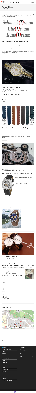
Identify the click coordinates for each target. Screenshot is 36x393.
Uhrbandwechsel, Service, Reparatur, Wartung (15, 128)
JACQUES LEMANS (6, 275)
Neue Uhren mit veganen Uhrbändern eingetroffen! (14, 207)
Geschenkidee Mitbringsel (23, 350)
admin (4, 130)
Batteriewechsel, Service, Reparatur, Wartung (14, 167)
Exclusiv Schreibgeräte (6, 358)
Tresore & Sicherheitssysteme (7, 380)
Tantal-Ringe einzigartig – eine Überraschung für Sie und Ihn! (10, 333)
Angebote (21, 349)
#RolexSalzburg (5, 8)
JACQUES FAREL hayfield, (14, 275)
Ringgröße (3, 332)
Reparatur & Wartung (30, 14)
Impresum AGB (4, 362)
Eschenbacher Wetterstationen (7, 356)
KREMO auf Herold (4, 296)
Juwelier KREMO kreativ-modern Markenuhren (9, 16)
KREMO (21, 90)
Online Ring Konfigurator (5, 300)
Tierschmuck (4, 378)
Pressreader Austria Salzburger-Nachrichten (8, 298)
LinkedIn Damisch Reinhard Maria (6, 307)
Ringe (9, 260)
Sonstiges (3, 376)
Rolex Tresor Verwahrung (8, 15)
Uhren (23, 45)
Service (21, 356)
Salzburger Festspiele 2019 (9, 256)
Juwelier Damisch (5, 365)
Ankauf (3, 351)
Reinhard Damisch (6, 43)
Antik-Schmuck (4, 353)
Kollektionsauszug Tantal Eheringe (6, 337)
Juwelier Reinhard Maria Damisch (10, 2)
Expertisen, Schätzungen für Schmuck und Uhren (15, 41)
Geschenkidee (14, 90)
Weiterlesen (5, 56)
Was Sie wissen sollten (6, 383)
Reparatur (20, 45)
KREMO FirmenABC (4, 297)
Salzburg (29, 15)
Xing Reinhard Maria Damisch (6, 306)
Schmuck (12, 260)
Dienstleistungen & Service (7, 45)
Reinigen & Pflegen (15, 45)
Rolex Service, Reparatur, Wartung (11, 87)
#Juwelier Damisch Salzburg (6, 349)
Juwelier (18, 90)
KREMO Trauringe (4, 334)
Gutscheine (21, 352)
